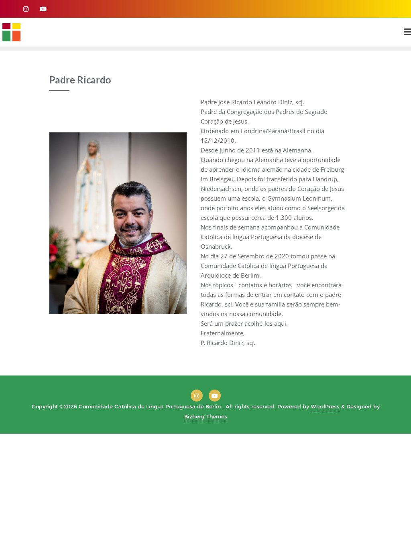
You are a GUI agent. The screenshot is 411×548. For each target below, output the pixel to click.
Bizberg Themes (205, 416)
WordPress (325, 406)
